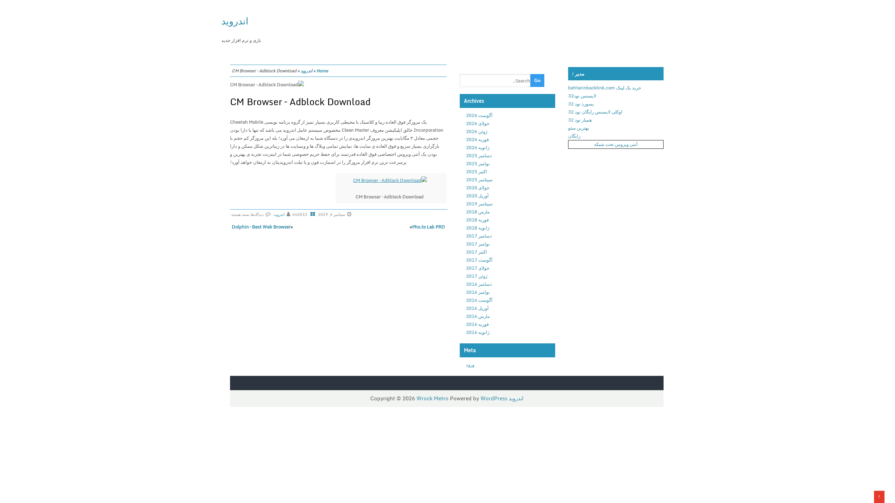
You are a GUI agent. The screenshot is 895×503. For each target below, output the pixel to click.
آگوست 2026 (479, 115)
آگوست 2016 (479, 300)
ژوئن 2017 (476, 276)
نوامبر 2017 (478, 244)
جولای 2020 (477, 187)
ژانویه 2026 (477, 147)
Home (322, 70)
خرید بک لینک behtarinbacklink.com (604, 88)
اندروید (235, 21)
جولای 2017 (477, 268)
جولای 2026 (477, 123)
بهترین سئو (578, 128)
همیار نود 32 (580, 120)
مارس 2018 (478, 212)
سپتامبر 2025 (479, 179)
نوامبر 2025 (478, 163)
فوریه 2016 (477, 324)
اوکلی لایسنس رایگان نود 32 (595, 112)
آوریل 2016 (477, 308)
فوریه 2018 (477, 220)
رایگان (574, 136)
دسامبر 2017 (479, 236)
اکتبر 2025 (476, 171)
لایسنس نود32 (582, 96)
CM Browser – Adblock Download (300, 101)
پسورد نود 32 (581, 104)
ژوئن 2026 (476, 131)
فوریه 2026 (477, 139)
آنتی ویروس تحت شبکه (616, 144)
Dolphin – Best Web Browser (261, 227)
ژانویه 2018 (477, 228)
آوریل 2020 (477, 195)
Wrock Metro (433, 398)
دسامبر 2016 (479, 284)
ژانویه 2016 (477, 332)
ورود (470, 365)
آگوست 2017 (479, 260)
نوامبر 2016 (478, 292)
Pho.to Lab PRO (428, 227)
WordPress (493, 398)
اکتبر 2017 (476, 252)
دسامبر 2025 (479, 155)
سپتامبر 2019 (479, 203)
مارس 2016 (478, 316)
